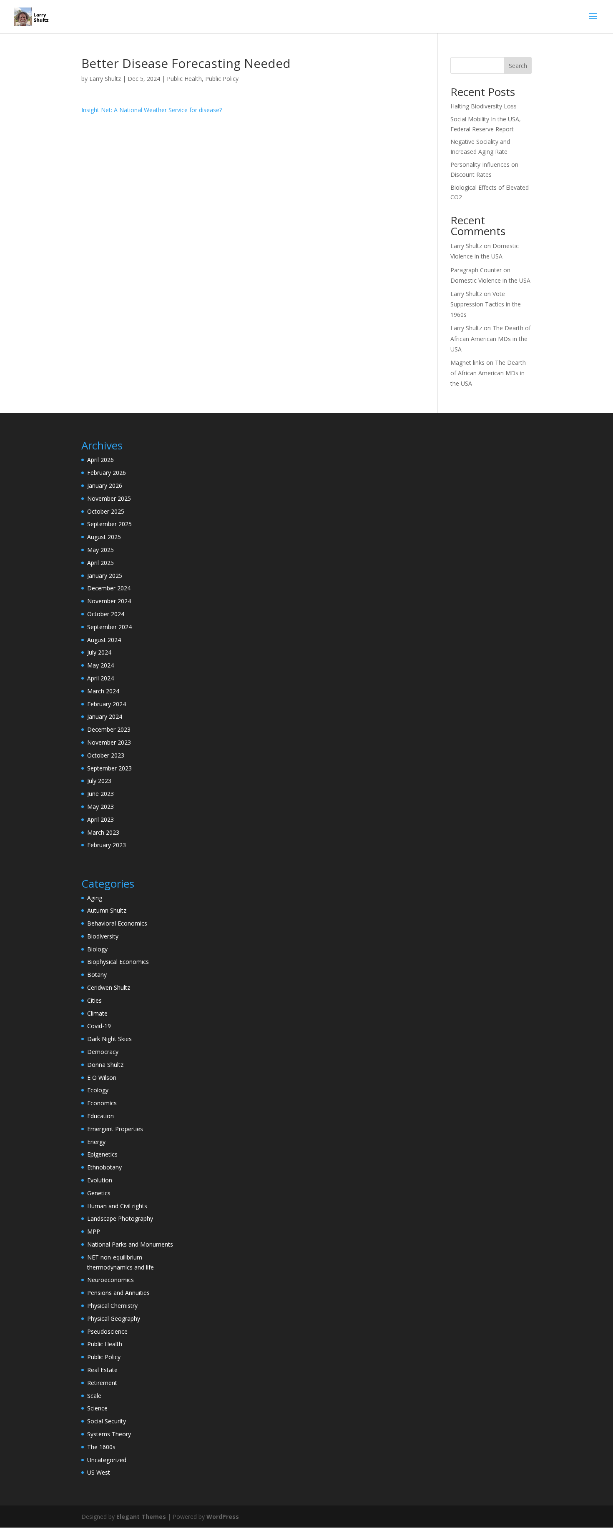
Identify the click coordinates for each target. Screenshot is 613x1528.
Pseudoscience (107, 1331)
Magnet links (467, 362)
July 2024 (99, 652)
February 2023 (106, 845)
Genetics (99, 1193)
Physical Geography (113, 1318)
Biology (97, 949)
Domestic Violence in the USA (490, 280)
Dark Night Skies (109, 1039)
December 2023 (109, 729)
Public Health (184, 79)
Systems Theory (109, 1434)
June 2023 (100, 794)
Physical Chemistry (112, 1306)
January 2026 (104, 485)
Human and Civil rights (117, 1206)
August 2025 (104, 537)
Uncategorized (106, 1460)
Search (518, 66)
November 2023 (109, 742)
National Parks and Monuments (130, 1244)
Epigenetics (102, 1154)
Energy (96, 1142)
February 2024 (106, 704)
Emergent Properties (115, 1129)
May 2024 (100, 665)
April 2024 (100, 678)
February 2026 (106, 473)
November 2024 (109, 601)
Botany (97, 975)
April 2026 (100, 460)
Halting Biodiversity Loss (483, 106)
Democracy (102, 1052)
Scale (94, 1396)
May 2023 (100, 806)
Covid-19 (99, 1026)
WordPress (222, 1516)
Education (100, 1116)
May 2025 (100, 550)
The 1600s (101, 1447)
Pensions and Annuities (118, 1293)
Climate (97, 1013)
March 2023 (103, 832)
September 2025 (109, 524)
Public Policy (222, 79)
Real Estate (102, 1370)
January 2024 (104, 716)
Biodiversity (102, 936)
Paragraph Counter (476, 270)
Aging (94, 898)
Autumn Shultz (106, 910)
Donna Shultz (105, 1065)
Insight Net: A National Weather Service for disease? (151, 110)
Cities (94, 1000)
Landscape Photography (120, 1218)
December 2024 (109, 588)
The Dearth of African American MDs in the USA (490, 338)
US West (98, 1472)
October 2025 (105, 511)
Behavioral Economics (117, 923)
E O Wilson (101, 1077)
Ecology (97, 1090)
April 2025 (100, 563)
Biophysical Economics (118, 962)
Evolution (99, 1180)
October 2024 (105, 614)
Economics (102, 1103)
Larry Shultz (105, 79)
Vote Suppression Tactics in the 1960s (485, 304)
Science (97, 1408)
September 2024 (109, 627)
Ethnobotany (104, 1167)
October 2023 (105, 755)
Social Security (106, 1421)
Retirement (102, 1383)
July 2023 (99, 781)
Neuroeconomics (110, 1280)
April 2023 (100, 819)
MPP (93, 1231)
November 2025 (109, 498)
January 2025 (104, 576)
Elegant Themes (141, 1516)
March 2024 (103, 691)
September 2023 (109, 768)
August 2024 (104, 640)
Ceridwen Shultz (108, 987)
